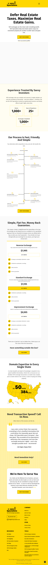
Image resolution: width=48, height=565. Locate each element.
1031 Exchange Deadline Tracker (31, 549)
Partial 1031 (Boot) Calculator (30, 541)
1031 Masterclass (10, 536)
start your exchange (24, 37)
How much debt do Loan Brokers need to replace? (31, 555)
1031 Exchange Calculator (30, 534)
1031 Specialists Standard (12, 541)
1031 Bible (9, 534)
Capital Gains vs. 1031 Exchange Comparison (31, 546)
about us (26, 510)
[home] (22, 3)
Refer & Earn (27, 515)
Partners (26, 517)
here (34, 487)
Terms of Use (27, 527)
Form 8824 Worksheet (29, 538)
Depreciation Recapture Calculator (32, 536)
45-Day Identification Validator (31, 543)
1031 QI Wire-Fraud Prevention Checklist (31, 552)
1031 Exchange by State (12, 545)
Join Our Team (27, 512)
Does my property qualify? (24, 40)
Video (25, 519)
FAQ (7, 550)
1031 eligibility (10, 538)
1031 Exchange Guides (11, 548)
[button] (39, 4)
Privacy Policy (27, 525)
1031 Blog (9, 543)
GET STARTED (24, 254)
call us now (24, 352)
